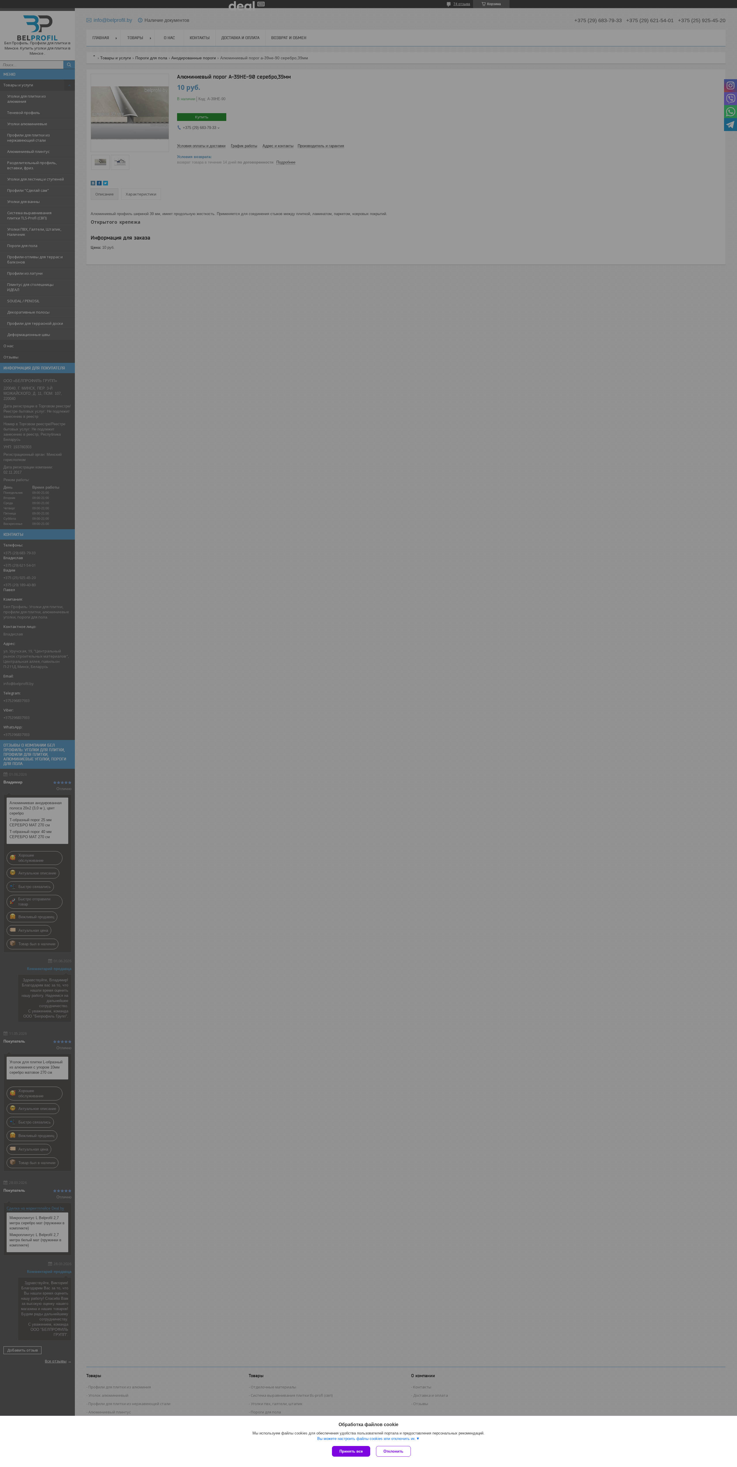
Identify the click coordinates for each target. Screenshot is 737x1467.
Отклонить (393, 1451)
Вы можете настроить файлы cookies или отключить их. (366, 1438)
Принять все (351, 1451)
